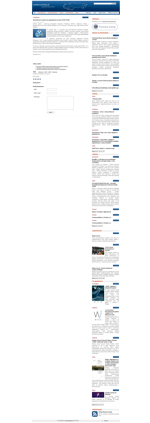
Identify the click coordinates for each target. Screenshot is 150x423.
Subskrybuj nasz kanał (105, 412)
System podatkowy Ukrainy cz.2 (101, 217)
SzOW (45, 72)
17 (103, 151)
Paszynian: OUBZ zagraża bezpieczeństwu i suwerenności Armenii (52, 66)
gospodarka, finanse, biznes (48, 6)
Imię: (35, 89)
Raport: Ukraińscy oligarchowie (101, 212)
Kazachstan (95, 130)
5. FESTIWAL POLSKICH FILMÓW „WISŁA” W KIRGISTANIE (112, 312)
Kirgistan (94, 307)
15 (103, 278)
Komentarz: (37, 96)
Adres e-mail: (37, 93)
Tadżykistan (36, 17)
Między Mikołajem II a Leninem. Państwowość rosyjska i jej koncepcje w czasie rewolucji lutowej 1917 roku (112, 362)
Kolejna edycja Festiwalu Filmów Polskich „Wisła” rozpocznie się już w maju (104, 341)
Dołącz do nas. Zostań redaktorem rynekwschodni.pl (102, 268)
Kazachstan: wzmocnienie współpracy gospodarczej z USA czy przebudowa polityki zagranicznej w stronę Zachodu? (105, 141)
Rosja (77, 12)
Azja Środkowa (69, 12)
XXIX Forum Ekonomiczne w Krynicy (109, 249)
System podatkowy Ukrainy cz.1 (101, 223)
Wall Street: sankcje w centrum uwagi (103, 148)
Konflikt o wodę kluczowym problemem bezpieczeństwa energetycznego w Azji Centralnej (103, 161)
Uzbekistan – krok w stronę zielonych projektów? (48, 67)
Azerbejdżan (95, 283)
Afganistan (54, 72)
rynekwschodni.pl (41, 4)
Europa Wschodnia (52, 12)
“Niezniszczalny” (97, 99)
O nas (94, 12)
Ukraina (94, 209)
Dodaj (50, 112)
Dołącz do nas (102, 12)
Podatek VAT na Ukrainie (99, 75)
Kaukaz (61, 12)
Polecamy (88, 12)
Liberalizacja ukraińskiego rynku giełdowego (105, 88)
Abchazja (94, 337)
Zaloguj (106, 420)
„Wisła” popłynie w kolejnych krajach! (110, 287)
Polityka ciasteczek (113, 12)
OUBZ (49, 72)
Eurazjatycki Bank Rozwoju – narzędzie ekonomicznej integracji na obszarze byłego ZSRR (104, 185)
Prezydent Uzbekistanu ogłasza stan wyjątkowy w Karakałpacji (51, 69)
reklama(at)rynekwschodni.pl (109, 21)
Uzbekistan (40, 72)
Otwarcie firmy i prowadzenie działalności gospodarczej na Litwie (104, 56)
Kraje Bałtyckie (41, 12)
